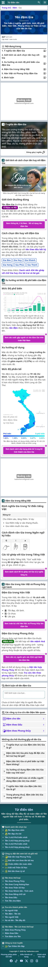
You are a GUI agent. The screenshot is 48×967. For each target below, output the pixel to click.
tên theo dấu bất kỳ (36, 249)
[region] (23, 101)
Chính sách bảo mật (41, 955)
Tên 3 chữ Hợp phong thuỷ (17, 840)
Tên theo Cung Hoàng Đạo (17, 884)
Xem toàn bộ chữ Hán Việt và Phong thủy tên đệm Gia (24, 625)
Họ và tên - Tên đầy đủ (15, 920)
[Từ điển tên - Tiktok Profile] (16, 961)
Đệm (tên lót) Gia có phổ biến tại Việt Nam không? (25, 763)
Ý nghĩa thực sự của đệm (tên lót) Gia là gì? (25, 746)
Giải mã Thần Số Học (17, 867)
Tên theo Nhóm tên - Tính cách (19, 891)
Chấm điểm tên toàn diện (20, 864)
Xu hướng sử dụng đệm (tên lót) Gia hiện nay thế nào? (25, 771)
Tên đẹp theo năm (16, 830)
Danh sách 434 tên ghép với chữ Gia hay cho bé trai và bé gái (23, 271)
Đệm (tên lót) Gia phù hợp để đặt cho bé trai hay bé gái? (25, 754)
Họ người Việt (11, 910)
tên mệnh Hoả (37, 641)
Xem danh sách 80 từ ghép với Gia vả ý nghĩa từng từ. (24, 573)
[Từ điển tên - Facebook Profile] (11, 961)
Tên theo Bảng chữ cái (15, 894)
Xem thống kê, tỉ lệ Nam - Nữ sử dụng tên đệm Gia (24, 224)
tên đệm (13, 327)
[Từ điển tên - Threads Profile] (36, 961)
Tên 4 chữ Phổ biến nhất (16, 844)
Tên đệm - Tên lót (13, 913)
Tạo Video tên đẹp (16, 946)
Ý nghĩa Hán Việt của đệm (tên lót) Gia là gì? (24, 788)
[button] (24, 2)
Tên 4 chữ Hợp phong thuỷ (17, 847)
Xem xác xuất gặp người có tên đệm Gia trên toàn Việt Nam (24, 339)
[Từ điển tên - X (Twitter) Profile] (26, 961)
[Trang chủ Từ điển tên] (3, 2)
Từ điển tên (24, 809)
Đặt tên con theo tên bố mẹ (21, 860)
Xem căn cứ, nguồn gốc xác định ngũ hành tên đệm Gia (24, 658)
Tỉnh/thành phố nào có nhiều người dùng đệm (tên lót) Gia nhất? (24, 779)
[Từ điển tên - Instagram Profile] (31, 961)
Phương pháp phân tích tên (9, 955)
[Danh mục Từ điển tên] (44, 2)
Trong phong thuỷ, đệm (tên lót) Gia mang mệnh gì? (24, 796)
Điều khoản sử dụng (26, 955)
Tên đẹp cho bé (14, 833)
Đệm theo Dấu (11, 933)
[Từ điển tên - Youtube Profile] (21, 961)
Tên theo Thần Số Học (15, 887)
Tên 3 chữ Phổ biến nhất (16, 837)
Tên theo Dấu (11, 897)
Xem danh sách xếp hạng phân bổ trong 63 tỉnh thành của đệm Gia (24, 450)
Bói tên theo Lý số (16, 871)
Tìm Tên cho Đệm (13, 900)
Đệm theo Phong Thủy (15, 930)
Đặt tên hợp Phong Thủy (19, 856)
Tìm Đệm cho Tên (13, 936)
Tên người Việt (11, 917)
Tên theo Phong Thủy (15, 881)
